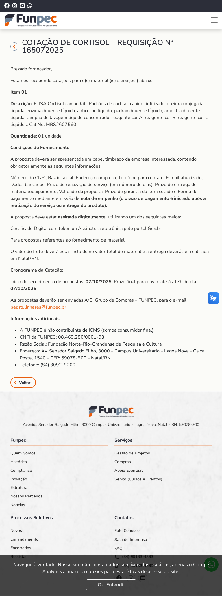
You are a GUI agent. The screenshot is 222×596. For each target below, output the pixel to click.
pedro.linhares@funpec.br (38, 307)
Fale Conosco (127, 530)
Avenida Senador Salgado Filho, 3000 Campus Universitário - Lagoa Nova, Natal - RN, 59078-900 (111, 424)
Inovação (18, 479)
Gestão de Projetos (132, 453)
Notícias (17, 505)
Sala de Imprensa (130, 539)
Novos (16, 530)
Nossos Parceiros (26, 496)
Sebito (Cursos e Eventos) (138, 479)
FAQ (118, 548)
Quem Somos (23, 453)
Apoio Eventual (128, 470)
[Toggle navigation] (214, 19)
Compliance (21, 470)
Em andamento (24, 539)
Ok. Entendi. (111, 585)
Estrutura (18, 487)
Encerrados (20, 548)
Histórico (18, 462)
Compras (122, 462)
